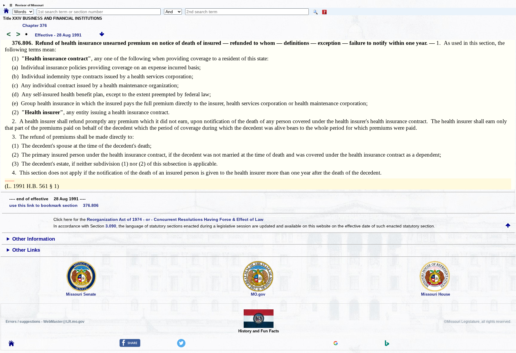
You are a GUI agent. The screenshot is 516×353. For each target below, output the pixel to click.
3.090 (110, 226)
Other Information (33, 239)
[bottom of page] (101, 35)
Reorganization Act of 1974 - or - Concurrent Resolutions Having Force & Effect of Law (175, 219)
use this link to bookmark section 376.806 (54, 205)
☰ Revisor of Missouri (25, 5)
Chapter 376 (34, 25)
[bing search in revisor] (387, 344)
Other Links (26, 250)
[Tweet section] (181, 345)
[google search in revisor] (336, 343)
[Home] (6, 11)
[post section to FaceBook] (129, 345)
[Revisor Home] (11, 344)
